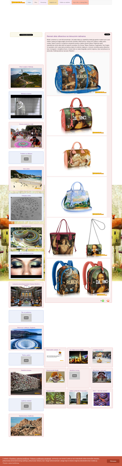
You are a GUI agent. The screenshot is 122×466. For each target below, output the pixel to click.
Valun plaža (26, 169)
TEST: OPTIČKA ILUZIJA (26, 253)
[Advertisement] (61, 19)
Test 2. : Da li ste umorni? (100, 391)
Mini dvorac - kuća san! (99, 370)
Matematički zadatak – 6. (53, 350)
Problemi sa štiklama (26, 153)
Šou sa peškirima (26, 312)
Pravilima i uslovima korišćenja (19, 458)
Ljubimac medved (26, 400)
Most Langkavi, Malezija (26, 67)
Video (29, 2)
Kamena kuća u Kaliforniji (26, 416)
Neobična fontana (26, 370)
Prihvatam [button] (113, 461)
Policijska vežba (26, 195)
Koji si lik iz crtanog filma (80, 2)
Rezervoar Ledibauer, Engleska (26, 327)
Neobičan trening (74, 370)
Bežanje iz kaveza (26, 93)
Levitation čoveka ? (98, 350)
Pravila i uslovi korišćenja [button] (11, 463)
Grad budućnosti (26, 226)
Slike (35, 2)
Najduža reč (53, 2)
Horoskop (43, 2)
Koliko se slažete (65, 2)
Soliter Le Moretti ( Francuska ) (78, 391)
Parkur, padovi (26, 355)
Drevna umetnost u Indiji (26, 124)
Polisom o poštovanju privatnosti (40, 458)
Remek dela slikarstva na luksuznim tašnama (66, 36)
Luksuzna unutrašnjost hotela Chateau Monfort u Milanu (26, 284)
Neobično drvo (50, 391)
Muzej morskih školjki (52, 370)
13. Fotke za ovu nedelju (77, 350)
